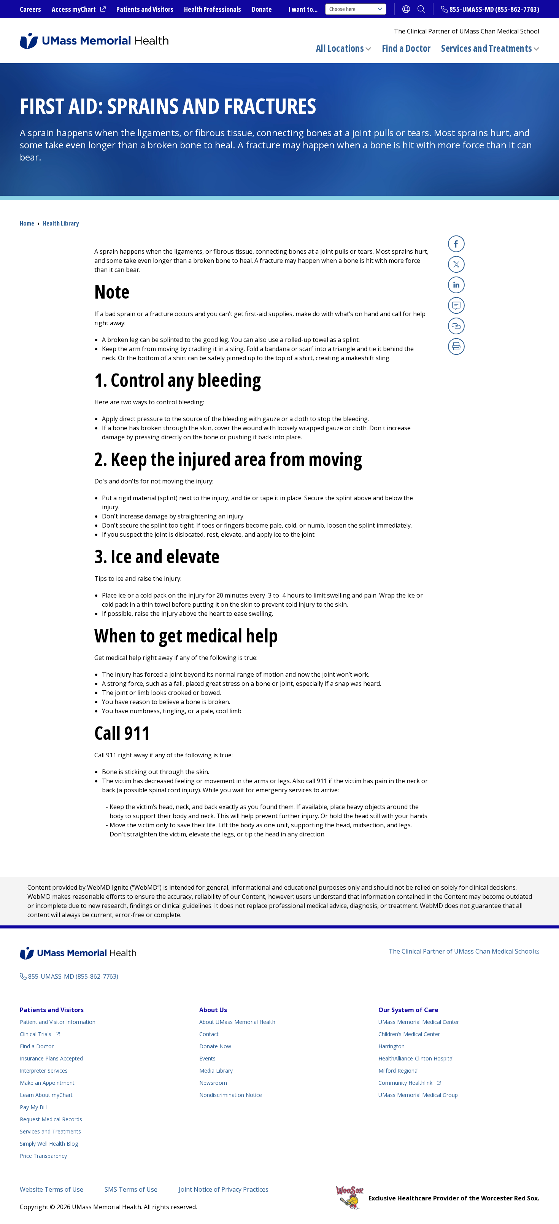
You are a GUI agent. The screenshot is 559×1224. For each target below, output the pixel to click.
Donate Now (215, 1046)
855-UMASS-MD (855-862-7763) (494, 9)
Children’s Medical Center (409, 1034)
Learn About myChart (46, 1094)
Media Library (216, 1070)
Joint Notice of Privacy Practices (223, 1189)
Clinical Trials (40, 1034)
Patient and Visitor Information (57, 1021)
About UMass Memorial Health (237, 1021)
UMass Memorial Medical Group (418, 1094)
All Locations (340, 48)
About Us (213, 1010)
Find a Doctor (406, 48)
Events (207, 1058)
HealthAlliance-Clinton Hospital (416, 1058)
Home (27, 223)
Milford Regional (398, 1070)
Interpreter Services (44, 1070)
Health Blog (49, 1143)
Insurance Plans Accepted (51, 1058)
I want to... (303, 9)
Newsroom (213, 1082)
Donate (262, 9)
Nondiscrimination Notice (230, 1094)
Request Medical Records (51, 1119)
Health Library (61, 223)
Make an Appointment (47, 1082)
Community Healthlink (405, 1082)
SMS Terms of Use (131, 1189)
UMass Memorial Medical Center (418, 1021)
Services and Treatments (486, 48)
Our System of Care (408, 1010)
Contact (209, 1034)
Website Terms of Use (51, 1189)
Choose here (342, 9)
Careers (30, 9)
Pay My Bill (33, 1107)
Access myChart (79, 9)
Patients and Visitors (144, 9)
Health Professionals (212, 9)
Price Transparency (43, 1155)
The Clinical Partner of (464, 951)
